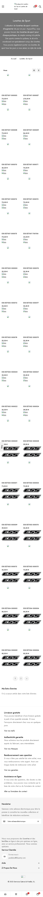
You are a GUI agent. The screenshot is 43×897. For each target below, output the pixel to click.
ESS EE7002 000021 (31, 372)
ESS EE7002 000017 (31, 303)
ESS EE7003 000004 (31, 483)
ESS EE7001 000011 (30, 164)
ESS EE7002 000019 (31, 337)
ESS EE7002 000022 (9, 406)
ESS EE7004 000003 (9, 608)
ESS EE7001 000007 (31, 95)
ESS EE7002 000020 (9, 372)
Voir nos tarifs (9, 730)
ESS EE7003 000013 (9, 566)
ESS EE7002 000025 (9, 441)
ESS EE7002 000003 (9, 268)
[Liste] (34, 70)
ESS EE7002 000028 (31, 441)
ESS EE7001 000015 (9, 234)
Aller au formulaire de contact (15, 791)
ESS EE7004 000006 (31, 650)
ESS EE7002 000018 (9, 337)
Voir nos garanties (11, 770)
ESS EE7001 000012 (9, 199)
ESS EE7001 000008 (9, 130)
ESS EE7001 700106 (30, 234)
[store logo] (21, 6)
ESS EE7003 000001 (9, 483)
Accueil (13, 58)
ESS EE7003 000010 (31, 525)
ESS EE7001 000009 (31, 130)
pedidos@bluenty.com (17, 858)
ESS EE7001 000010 (9, 164)
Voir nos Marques (11, 748)
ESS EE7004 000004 (31, 608)
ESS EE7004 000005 (9, 650)
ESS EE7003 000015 (31, 566)
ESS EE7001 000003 (9, 95)
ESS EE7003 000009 (9, 525)
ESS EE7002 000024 (31, 406)
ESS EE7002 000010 (31, 268)
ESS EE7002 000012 (9, 303)
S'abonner (38, 821)
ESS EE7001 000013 (30, 199)
